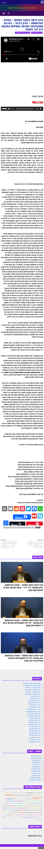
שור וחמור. (26, 815)
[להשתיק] (9, 109)
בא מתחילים (37, 765)
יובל (16, 808)
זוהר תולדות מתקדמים (34, 716)
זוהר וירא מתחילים (35, 705)
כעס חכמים (36, 810)
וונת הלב (12, 803)
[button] (7, 13)
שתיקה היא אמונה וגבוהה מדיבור (28, 817)
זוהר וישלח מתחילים (34, 722)
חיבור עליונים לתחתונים (23, 808)
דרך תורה (16, 798)
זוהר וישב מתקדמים (35, 729)
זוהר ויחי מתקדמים (35, 742)
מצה (22, 812)
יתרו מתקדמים (36, 775)
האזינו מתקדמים (9, 798)
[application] (22, 109)
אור (35, 792)
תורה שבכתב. (8, 817)
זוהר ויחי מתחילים (35, 740)
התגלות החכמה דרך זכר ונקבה (27, 527)
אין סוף (23, 792)
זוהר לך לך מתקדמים (34, 703)
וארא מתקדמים (36, 762)
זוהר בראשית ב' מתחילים (33, 692)
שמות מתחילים (36, 756)
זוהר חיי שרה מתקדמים (34, 711)
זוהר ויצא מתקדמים (35, 720)
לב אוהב (27, 810)
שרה (37, 817)
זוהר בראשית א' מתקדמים (33, 690)
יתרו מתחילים (36, 773)
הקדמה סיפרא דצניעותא (29, 801)
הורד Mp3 (37, 102)
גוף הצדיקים (24, 798)
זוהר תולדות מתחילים (34, 714)
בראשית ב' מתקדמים (23, 795)
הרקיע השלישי (20, 801)
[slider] (5, 108)
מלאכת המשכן (35, 812)
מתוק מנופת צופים (16, 812)
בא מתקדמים (37, 767)
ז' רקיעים (31, 808)
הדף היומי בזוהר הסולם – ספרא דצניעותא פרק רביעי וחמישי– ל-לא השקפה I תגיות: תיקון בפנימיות (9, 544)
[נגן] (40, 109)
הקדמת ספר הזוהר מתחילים (32, 683)
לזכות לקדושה (22, 810)
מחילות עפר (16, 810)
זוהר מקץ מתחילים (35, 731)
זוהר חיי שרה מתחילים (34, 709)
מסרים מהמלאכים (27, 812)
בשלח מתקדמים (36, 771)
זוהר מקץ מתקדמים (35, 733)
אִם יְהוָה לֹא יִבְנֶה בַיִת (17, 792)
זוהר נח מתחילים (35, 696)
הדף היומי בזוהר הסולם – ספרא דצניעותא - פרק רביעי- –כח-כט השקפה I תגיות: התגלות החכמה (34, 544)
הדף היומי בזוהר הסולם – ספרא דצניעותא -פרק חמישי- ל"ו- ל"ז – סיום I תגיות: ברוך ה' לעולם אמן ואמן (23, 588)
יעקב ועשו (13, 808)
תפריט (4, 3)
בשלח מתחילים (36, 769)
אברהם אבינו (39, 792)
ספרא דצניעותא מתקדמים (22, 32)
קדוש (30, 815)
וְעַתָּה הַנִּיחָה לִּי (36, 808)
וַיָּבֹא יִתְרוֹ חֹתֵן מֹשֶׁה (34, 805)
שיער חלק (13, 815)
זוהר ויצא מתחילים (35, 718)
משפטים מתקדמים (35, 780)
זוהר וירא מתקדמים (35, 707)
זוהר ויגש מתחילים (35, 735)
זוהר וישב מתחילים (35, 727)
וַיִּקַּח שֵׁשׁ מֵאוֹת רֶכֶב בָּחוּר (20, 805)
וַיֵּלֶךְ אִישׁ (27, 805)
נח (11, 812)
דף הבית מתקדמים (37, 32)
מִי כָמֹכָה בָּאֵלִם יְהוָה (8, 810)
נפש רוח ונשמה (6, 812)
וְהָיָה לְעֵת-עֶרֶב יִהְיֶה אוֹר (31, 803)
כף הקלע (31, 810)
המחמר (36, 801)
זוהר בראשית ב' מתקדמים (33, 694)
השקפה (15, 801)
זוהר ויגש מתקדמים (35, 737)
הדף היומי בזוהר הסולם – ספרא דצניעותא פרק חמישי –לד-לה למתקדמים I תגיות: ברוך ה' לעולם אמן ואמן (23, 623)
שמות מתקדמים (36, 758)
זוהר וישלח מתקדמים (34, 724)
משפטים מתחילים (35, 778)
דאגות (19, 798)
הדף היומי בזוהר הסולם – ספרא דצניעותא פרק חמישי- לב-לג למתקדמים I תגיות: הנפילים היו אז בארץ (24, 658)
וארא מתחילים (36, 760)
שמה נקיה (8, 815)
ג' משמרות (29, 798)
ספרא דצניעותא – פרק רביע (11, 527)
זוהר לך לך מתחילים (35, 701)
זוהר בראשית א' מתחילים (33, 688)
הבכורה (40, 801)
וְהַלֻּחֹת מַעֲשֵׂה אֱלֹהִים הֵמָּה (19, 803)
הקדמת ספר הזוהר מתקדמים (32, 685)
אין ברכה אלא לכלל (30, 792)
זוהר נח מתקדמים (35, 698)
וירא (12, 805)
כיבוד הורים (7, 808)
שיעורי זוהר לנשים (19, 815)
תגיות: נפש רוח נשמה (16, 817)
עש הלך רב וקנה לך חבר (36, 815)
